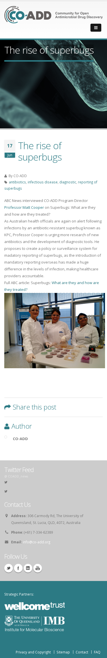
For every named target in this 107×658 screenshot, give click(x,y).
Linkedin (28, 568)
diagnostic (67, 182)
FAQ (97, 652)
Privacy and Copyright (33, 652)
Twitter (8, 568)
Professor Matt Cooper (24, 207)
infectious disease (43, 182)
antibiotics (17, 182)
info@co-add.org (36, 542)
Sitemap (63, 652)
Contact (82, 652)
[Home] (53, 19)
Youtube (37, 568)
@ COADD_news (16, 476)
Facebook (18, 568)
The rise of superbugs (40, 151)
